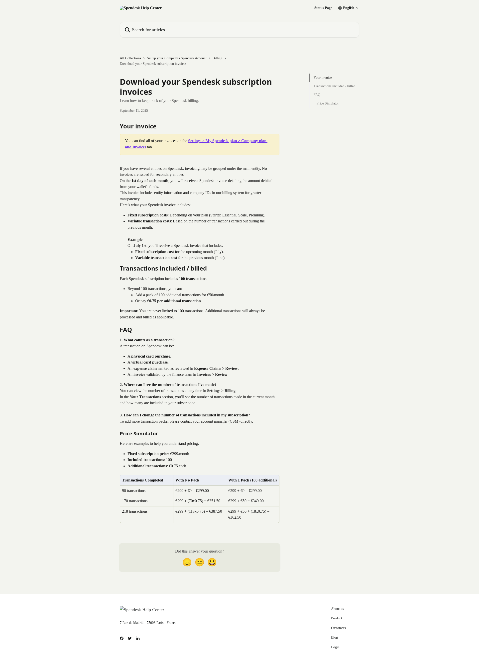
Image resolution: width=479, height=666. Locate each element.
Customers (338, 628)
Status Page (323, 8)
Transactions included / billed (334, 86)
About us (337, 609)
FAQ (317, 95)
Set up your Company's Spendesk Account (177, 58)
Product (336, 618)
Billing (217, 58)
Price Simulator (328, 103)
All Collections (130, 58)
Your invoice (323, 78)
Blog (334, 637)
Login (335, 647)
